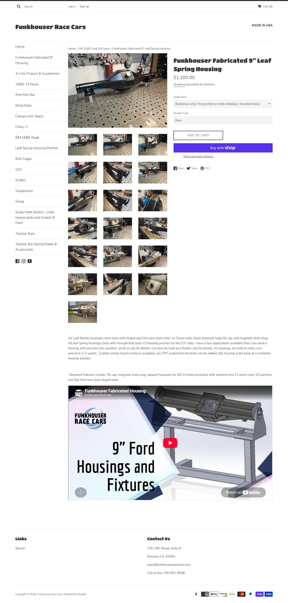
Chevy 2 (21, 126)
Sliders (20, 180)
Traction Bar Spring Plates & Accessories (36, 247)
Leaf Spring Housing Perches (36, 148)
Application (180, 97)
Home (19, 46)
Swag (19, 201)
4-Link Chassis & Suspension (37, 73)
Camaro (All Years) (29, 116)
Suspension (24, 191)
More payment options (198, 156)
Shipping (179, 84)
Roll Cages (23, 158)
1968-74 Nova (26, 84)
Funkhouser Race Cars (50, 26)
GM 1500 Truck (27, 137)
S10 (18, 169)
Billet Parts (23, 105)
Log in (72, 6)
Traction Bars (25, 233)
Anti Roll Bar (25, 94)
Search (20, 548)
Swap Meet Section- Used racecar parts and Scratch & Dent (35, 217)
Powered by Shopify (75, 594)
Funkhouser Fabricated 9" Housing (34, 60)
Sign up (84, 6)
